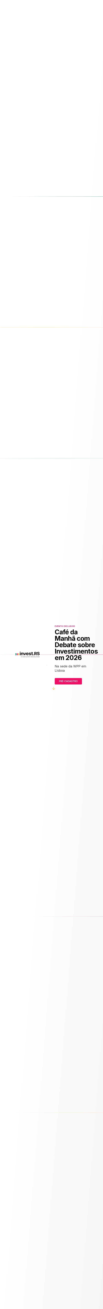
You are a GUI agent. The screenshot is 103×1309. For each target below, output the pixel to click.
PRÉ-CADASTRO (68, 681)
